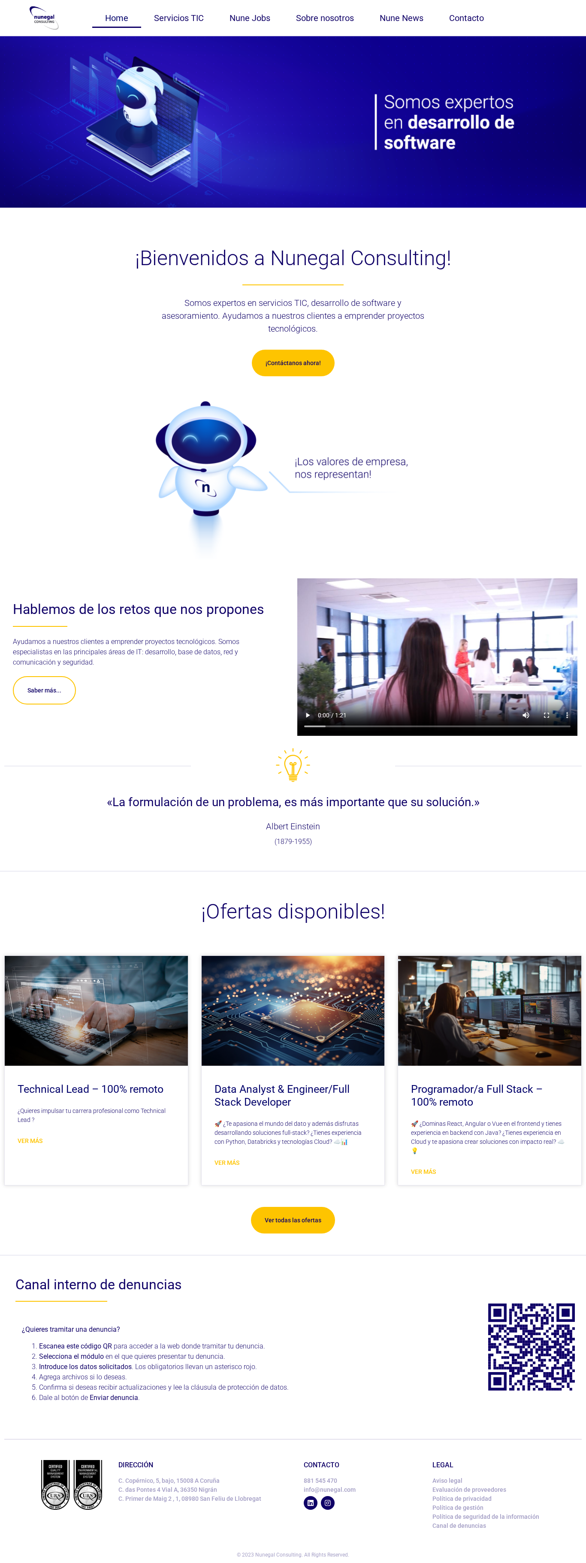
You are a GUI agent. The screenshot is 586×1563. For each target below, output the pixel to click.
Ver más (30, 1140)
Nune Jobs (250, 18)
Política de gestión (457, 1507)
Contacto (466, 18)
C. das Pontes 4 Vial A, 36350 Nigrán (167, 1489)
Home (116, 18)
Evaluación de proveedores (469, 1489)
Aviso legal (447, 1480)
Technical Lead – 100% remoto (90, 1089)
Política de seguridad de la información (485, 1516)
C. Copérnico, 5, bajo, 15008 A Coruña (169, 1480)
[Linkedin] (310, 1503)
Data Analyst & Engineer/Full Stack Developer (282, 1095)
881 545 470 (320, 1480)
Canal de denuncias (459, 1525)
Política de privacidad (462, 1498)
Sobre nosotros (325, 18)
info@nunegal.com (330, 1489)
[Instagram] (328, 1503)
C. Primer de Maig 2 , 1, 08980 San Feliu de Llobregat (189, 1498)
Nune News (401, 18)
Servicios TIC (179, 18)
